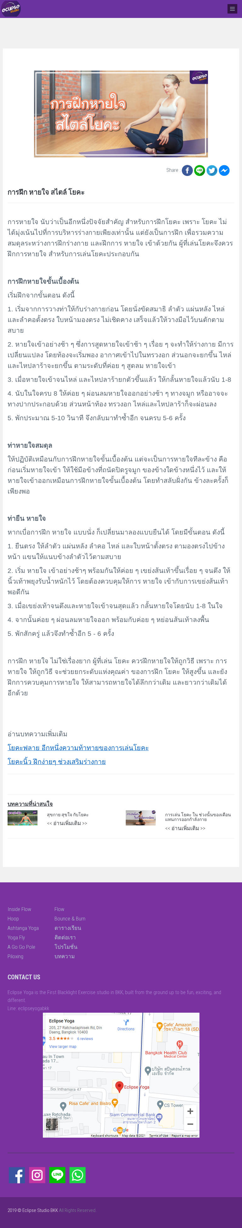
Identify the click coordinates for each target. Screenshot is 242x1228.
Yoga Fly (16, 937)
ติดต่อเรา (65, 937)
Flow (59, 909)
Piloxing (15, 956)
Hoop (13, 918)
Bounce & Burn (70, 918)
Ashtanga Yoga (23, 928)
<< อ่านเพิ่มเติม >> (67, 823)
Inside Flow (19, 909)
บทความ (65, 956)
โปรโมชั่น (66, 947)
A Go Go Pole (21, 947)
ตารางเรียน (68, 928)
